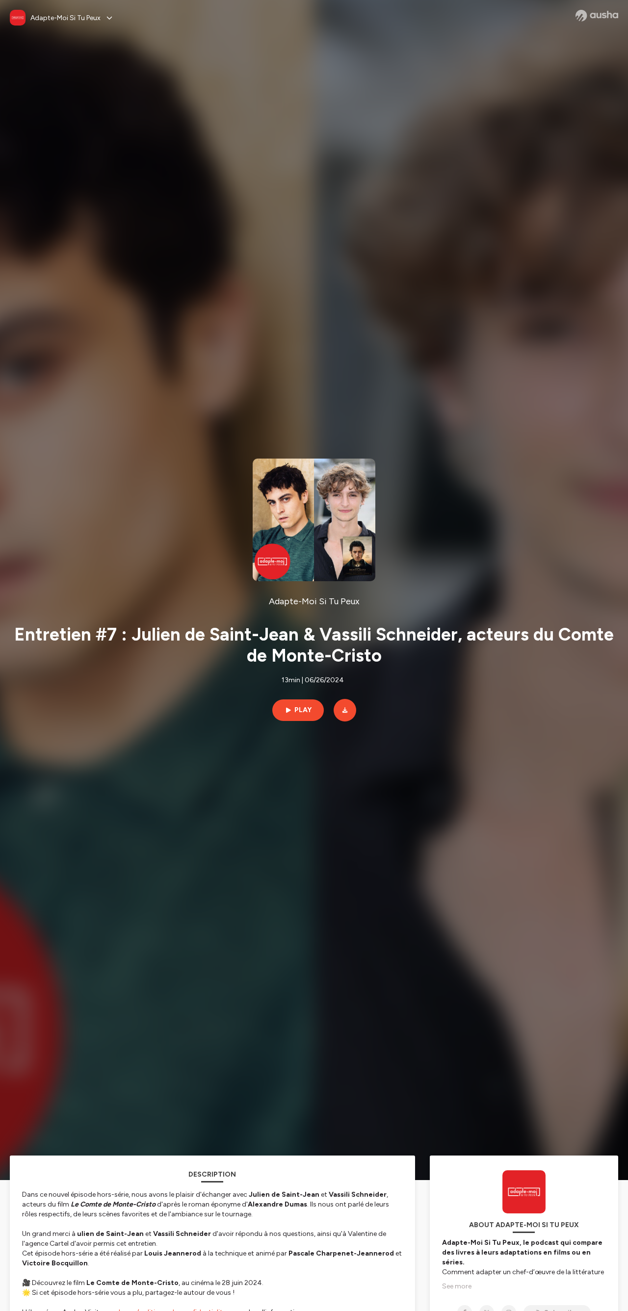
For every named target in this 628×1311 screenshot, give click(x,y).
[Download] (345, 710)
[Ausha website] (597, 16)
